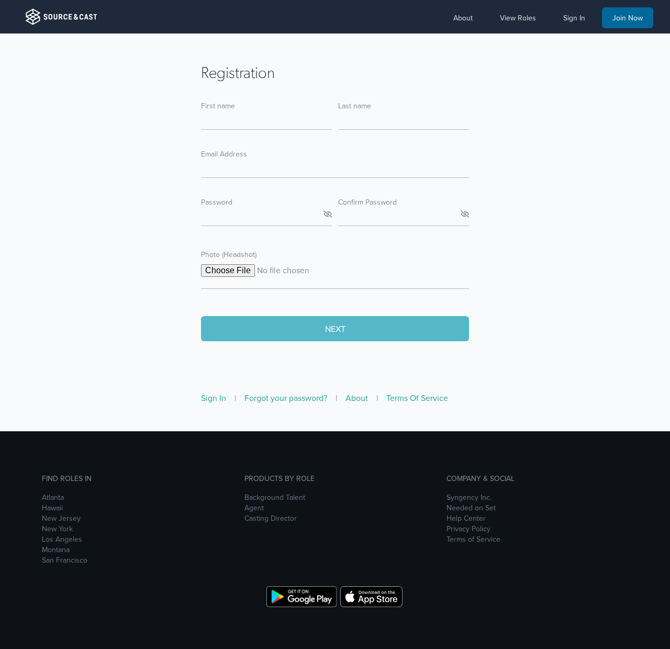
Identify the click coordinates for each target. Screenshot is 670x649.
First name (218, 105)
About (357, 398)
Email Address (224, 154)
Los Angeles (62, 539)
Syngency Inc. (469, 497)
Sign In (214, 398)
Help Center (466, 518)
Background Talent (274, 497)
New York (57, 528)
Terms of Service (473, 539)
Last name (354, 105)
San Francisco (64, 560)
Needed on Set (471, 507)
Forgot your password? (286, 398)
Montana (56, 549)
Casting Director (270, 518)
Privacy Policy (468, 528)
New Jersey (61, 518)
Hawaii (52, 507)
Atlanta (53, 497)
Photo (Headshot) (228, 254)
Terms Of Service (417, 398)
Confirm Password (367, 202)
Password (216, 202)
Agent (254, 507)
